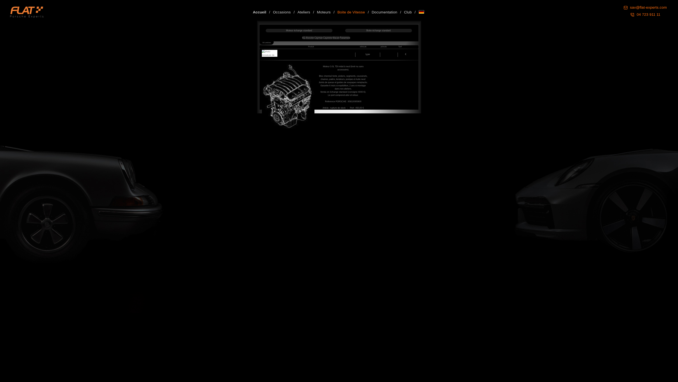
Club (408, 12)
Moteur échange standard (299, 30)
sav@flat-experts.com (648, 7)
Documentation (384, 12)
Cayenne (327, 37)
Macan (335, 37)
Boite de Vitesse (351, 12)
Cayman (318, 37)
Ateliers (304, 12)
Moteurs (324, 12)
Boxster (310, 37)
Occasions (282, 12)
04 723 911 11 (648, 14)
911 (304, 37)
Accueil (259, 12)
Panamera (345, 37)
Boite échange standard (378, 30)
